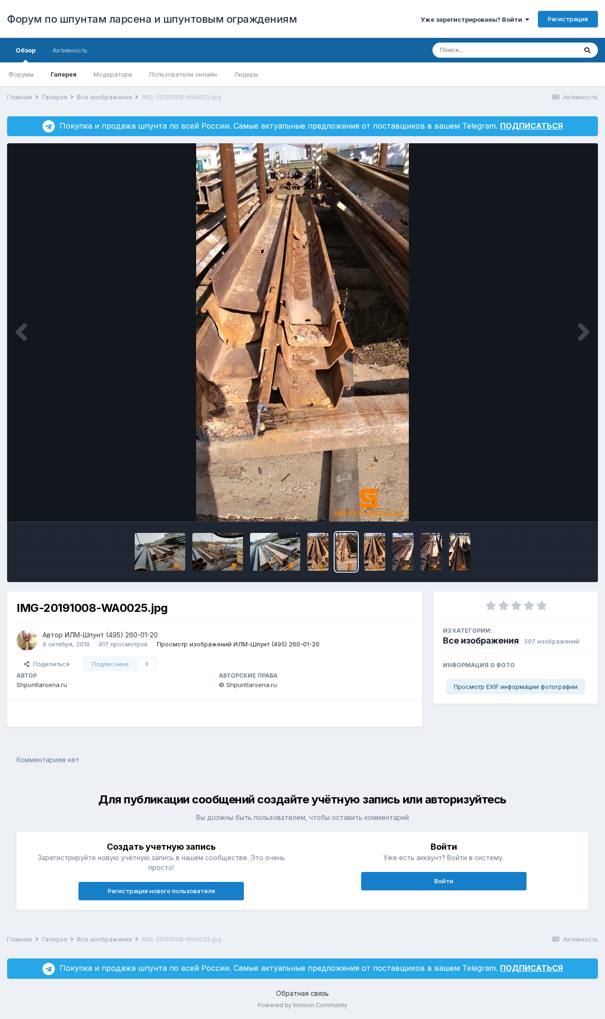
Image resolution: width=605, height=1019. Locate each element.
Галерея (64, 74)
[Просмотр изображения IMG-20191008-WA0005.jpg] (275, 552)
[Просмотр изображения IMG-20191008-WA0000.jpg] (217, 552)
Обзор (25, 50)
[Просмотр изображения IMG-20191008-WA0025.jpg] (346, 552)
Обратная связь (302, 993)
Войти (443, 881)
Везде (555, 49)
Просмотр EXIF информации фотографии (516, 686)
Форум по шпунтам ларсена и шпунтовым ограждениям (152, 19)
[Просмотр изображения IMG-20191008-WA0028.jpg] (459, 552)
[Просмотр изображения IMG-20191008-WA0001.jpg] (160, 552)
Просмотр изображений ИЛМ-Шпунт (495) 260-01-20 (238, 644)
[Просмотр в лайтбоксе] (302, 332)
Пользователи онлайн (183, 74)
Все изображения (481, 640)
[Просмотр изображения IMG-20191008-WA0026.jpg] (403, 552)
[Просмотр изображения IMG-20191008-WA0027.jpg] (431, 552)
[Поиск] (587, 50)
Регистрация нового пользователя (161, 891)
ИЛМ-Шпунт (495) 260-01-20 (111, 635)
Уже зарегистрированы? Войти (473, 19)
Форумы (21, 74)
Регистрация (568, 19)
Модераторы (113, 74)
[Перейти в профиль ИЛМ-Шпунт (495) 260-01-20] (27, 640)
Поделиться (49, 664)
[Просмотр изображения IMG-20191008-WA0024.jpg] (317, 552)
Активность (69, 50)
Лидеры (246, 74)
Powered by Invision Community (302, 1005)
